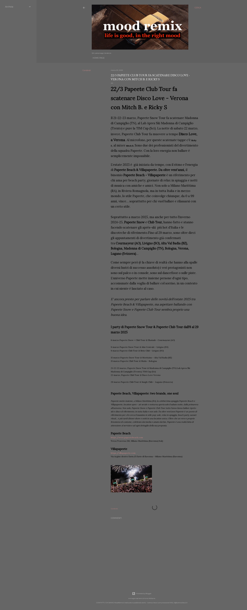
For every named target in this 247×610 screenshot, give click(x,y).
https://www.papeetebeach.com (127, 437)
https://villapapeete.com (123, 453)
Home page (99, 58)
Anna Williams (149, 598)
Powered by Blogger (143, 593)
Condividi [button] (86, 70)
